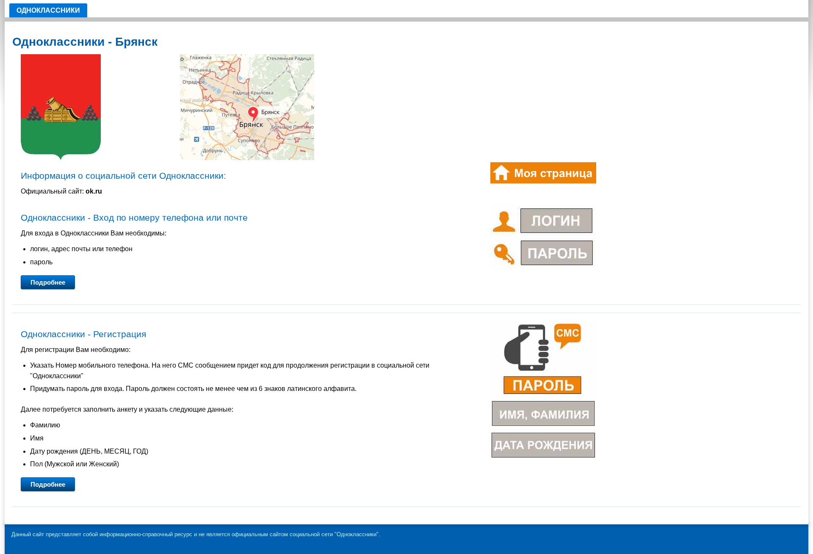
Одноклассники (48, 10)
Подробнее (47, 282)
